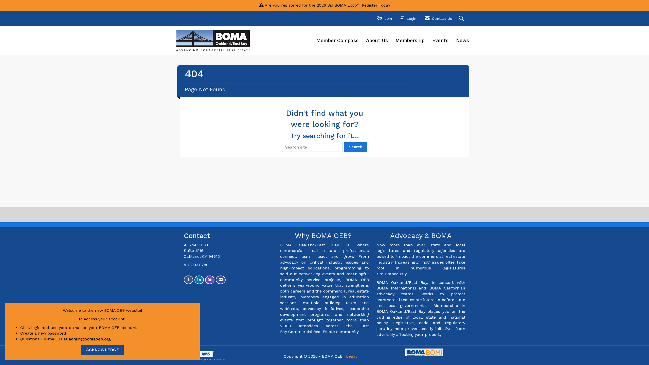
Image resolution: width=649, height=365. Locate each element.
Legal (351, 356)
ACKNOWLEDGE (102, 349)
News (462, 40)
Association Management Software (203, 359)
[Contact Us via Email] (221, 280)
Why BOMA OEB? (324, 236)
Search (355, 146)
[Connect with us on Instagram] (209, 280)
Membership (410, 40)
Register (369, 5)
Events (440, 40)
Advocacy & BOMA (421, 236)
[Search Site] (462, 18)
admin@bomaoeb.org (90, 339)
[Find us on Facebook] (188, 280)
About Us (377, 40)
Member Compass (337, 40)
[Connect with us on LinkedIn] (199, 280)
